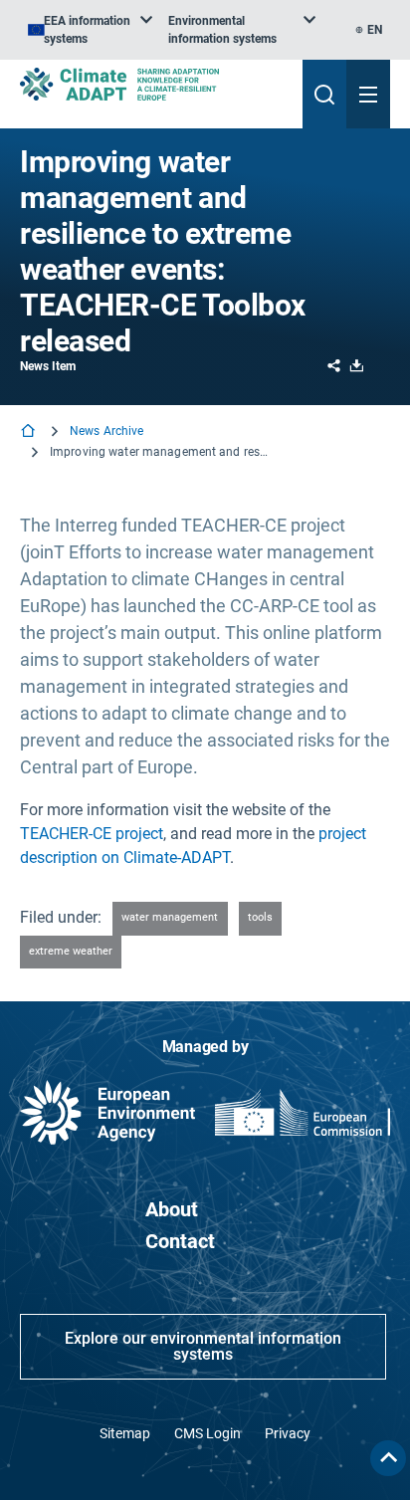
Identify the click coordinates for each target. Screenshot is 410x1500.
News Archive (106, 431)
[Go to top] (388, 1458)
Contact (180, 1241)
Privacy (287, 1433)
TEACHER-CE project (91, 833)
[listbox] (90, 30)
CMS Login (207, 1433)
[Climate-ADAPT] (153, 84)
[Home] (30, 432)
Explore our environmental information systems (203, 1346)
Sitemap (125, 1433)
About (171, 1209)
